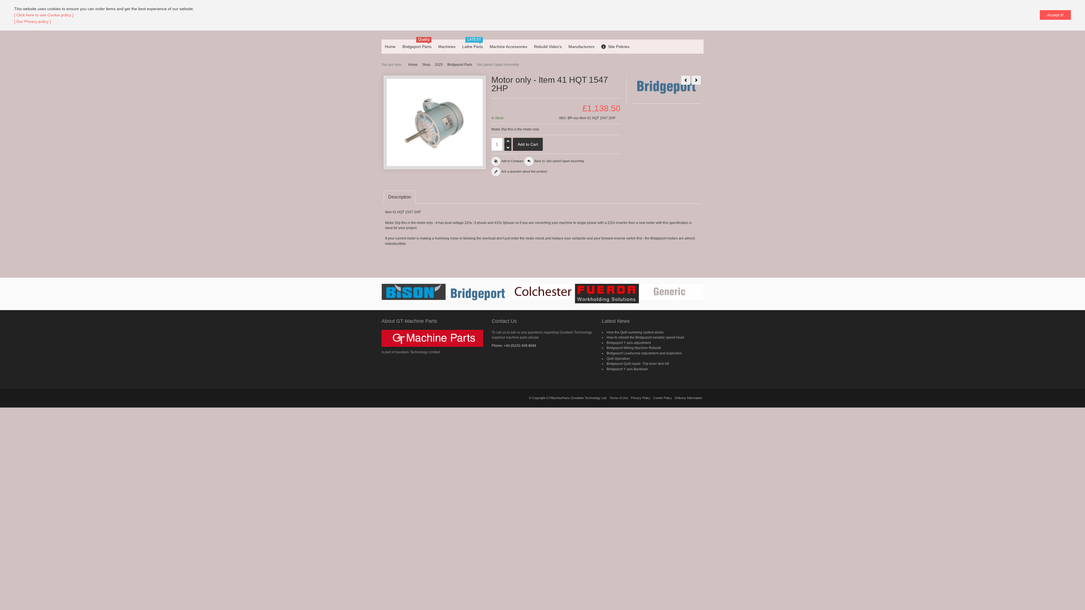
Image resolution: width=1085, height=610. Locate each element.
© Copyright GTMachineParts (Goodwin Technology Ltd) (568, 398)
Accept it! (1055, 15)
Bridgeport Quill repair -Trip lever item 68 (638, 364)
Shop (426, 65)
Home (413, 65)
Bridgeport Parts (459, 65)
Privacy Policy (640, 398)
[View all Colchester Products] (542, 291)
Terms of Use (618, 398)
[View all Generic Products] (671, 292)
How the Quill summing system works (635, 332)
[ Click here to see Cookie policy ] (43, 15)
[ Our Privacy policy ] (32, 21)
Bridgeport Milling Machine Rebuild (634, 348)
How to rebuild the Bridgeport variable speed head (645, 337)
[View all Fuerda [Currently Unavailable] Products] (607, 294)
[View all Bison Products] (413, 292)
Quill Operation (618, 359)
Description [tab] (399, 197)
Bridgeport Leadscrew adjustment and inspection (644, 353)
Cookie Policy (662, 398)
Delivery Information (688, 398)
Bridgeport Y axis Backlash (627, 369)
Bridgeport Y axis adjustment (629, 343)
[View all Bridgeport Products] (478, 294)
